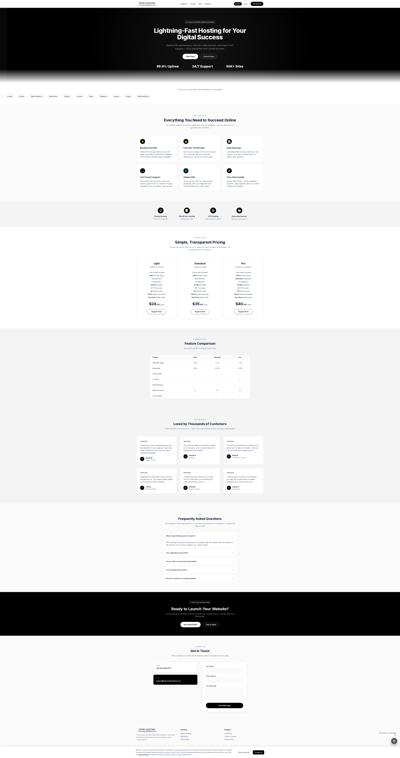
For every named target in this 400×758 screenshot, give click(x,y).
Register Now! (157, 311)
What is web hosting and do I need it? (200, 536)
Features (184, 4)
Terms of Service (230, 736)
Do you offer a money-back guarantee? (200, 561)
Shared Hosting (186, 733)
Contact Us (228, 733)
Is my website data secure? (200, 570)
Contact (207, 4)
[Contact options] (394, 741)
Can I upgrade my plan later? (200, 553)
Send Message (225, 705)
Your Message (211, 686)
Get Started (257, 4)
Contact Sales (208, 56)
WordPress (184, 736)
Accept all (258, 752)
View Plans (190, 56)
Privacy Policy (229, 739)
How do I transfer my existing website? (200, 578)
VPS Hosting (185, 739)
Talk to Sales (211, 625)
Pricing (192, 4)
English (238, 4)
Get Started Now (190, 625)
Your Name (210, 666)
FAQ (200, 4)
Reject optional (243, 752)
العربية (245, 4)
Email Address (211, 676)
